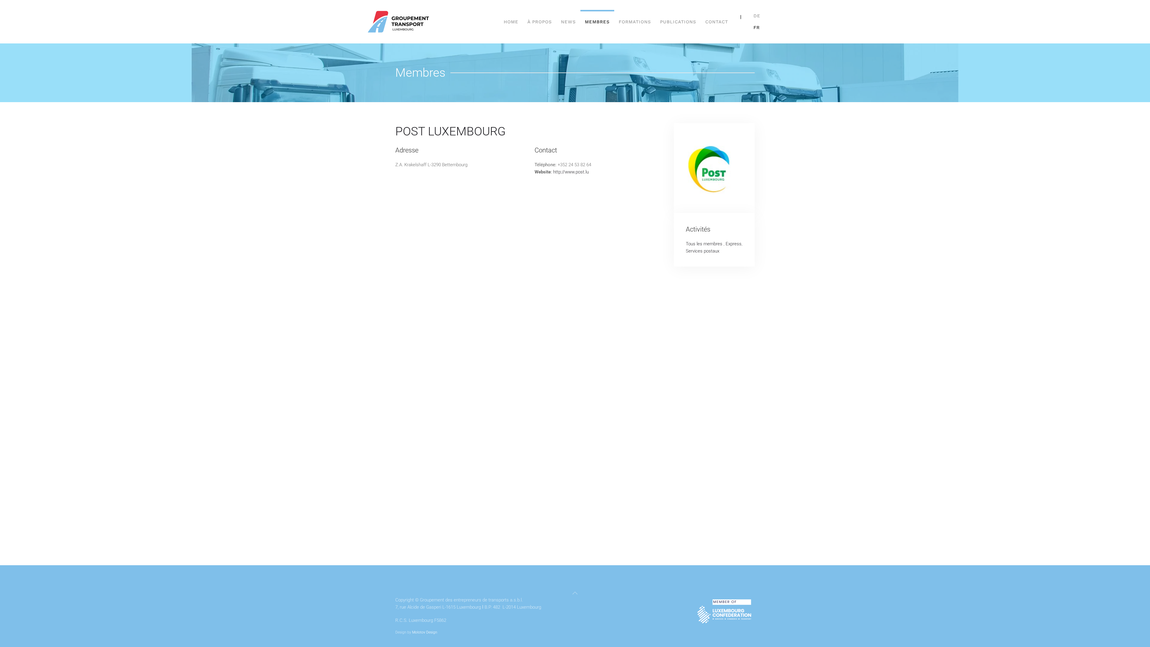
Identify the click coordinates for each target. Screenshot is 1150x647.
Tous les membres (705, 244)
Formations (635, 22)
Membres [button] (597, 22)
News (568, 22)
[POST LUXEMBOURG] (714, 168)
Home (511, 22)
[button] (575, 593)
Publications (678, 22)
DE (756, 16)
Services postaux (702, 251)
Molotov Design (424, 632)
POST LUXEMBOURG (450, 131)
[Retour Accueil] (399, 21)
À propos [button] (539, 22)
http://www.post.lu (571, 172)
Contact (716, 22)
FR (756, 27)
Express (734, 244)
